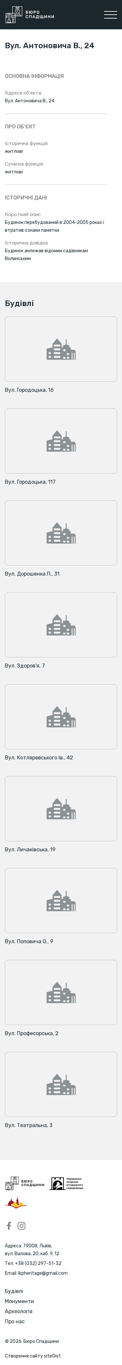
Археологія (19, 1311)
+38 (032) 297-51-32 (38, 1263)
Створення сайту (33, 1356)
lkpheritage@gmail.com (43, 1273)
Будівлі (14, 1291)
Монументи (19, 1301)
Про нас (15, 1321)
